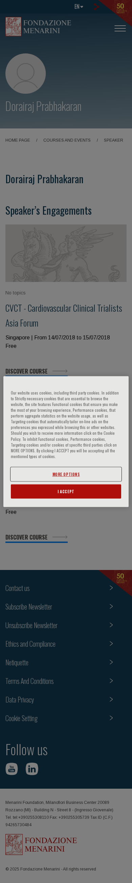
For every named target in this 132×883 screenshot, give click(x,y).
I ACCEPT (66, 491)
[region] (66, 441)
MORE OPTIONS (66, 474)
